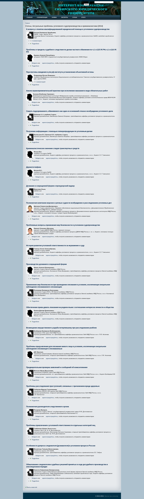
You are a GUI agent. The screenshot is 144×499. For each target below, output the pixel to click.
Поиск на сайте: (89, 2)
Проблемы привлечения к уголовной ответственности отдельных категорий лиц (60, 425)
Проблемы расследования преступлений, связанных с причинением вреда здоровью (62, 386)
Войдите (34, 63)
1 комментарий (40, 82)
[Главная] (33, 12)
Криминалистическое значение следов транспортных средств (52, 148)
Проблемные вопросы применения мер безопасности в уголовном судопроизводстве (63, 225)
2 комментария (37, 41)
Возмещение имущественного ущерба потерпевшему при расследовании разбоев (61, 328)
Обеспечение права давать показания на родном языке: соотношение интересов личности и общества (70, 307)
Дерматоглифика (33, 167)
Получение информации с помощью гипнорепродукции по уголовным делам (59, 131)
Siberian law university (111, 496)
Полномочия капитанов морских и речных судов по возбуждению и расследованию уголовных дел (68, 203)
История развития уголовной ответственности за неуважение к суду (55, 245)
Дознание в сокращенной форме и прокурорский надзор (50, 186)
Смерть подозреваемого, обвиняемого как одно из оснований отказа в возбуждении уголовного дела (69, 111)
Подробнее (35, 43)
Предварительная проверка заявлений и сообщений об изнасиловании (56, 367)
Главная (27, 23)
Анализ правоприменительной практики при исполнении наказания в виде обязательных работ (67, 91)
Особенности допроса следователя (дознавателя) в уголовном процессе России (60, 446)
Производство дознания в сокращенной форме (46, 264)
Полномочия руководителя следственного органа (47, 407)
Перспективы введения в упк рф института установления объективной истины (60, 72)
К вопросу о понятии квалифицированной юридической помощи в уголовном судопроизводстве (68, 29)
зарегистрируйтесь (48, 63)
